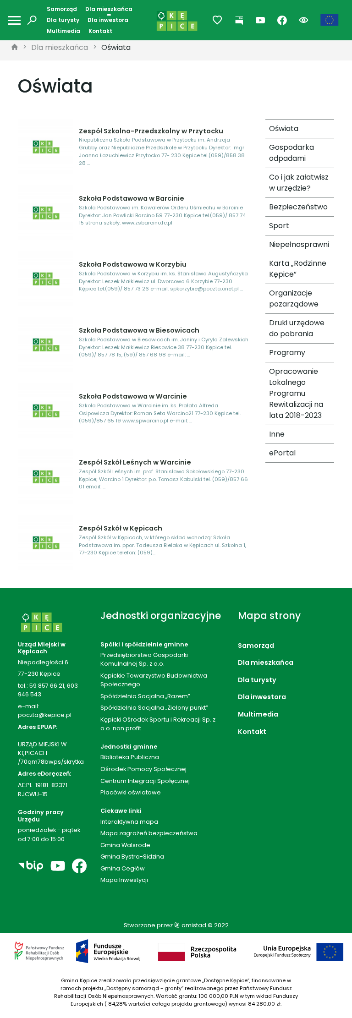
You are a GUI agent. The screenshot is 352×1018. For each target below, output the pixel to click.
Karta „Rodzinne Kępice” (297, 268)
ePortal (282, 453)
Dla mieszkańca (108, 9)
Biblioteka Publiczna (129, 757)
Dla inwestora (108, 20)
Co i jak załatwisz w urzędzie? (299, 182)
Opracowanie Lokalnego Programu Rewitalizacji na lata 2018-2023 (296, 393)
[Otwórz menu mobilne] (14, 20)
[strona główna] (14, 47)
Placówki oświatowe (130, 792)
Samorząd (62, 9)
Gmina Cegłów (122, 868)
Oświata (116, 47)
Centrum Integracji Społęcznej (145, 781)
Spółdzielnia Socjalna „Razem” (145, 696)
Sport (279, 225)
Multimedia (63, 31)
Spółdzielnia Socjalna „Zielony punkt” (154, 708)
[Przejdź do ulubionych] (217, 20)
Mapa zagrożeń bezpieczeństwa (149, 833)
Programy (287, 352)
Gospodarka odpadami (291, 153)
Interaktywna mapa (129, 822)
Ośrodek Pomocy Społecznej (143, 769)
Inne (277, 434)
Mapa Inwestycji (124, 880)
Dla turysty (63, 20)
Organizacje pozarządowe (294, 298)
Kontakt (100, 31)
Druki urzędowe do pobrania (296, 328)
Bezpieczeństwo (298, 207)
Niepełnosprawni (299, 244)
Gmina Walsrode (125, 845)
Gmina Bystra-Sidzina (132, 856)
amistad (193, 925)
